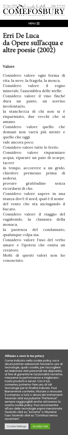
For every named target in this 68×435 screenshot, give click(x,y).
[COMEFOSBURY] (34, 10)
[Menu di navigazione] (34, 23)
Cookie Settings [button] (16, 426)
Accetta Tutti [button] (40, 426)
